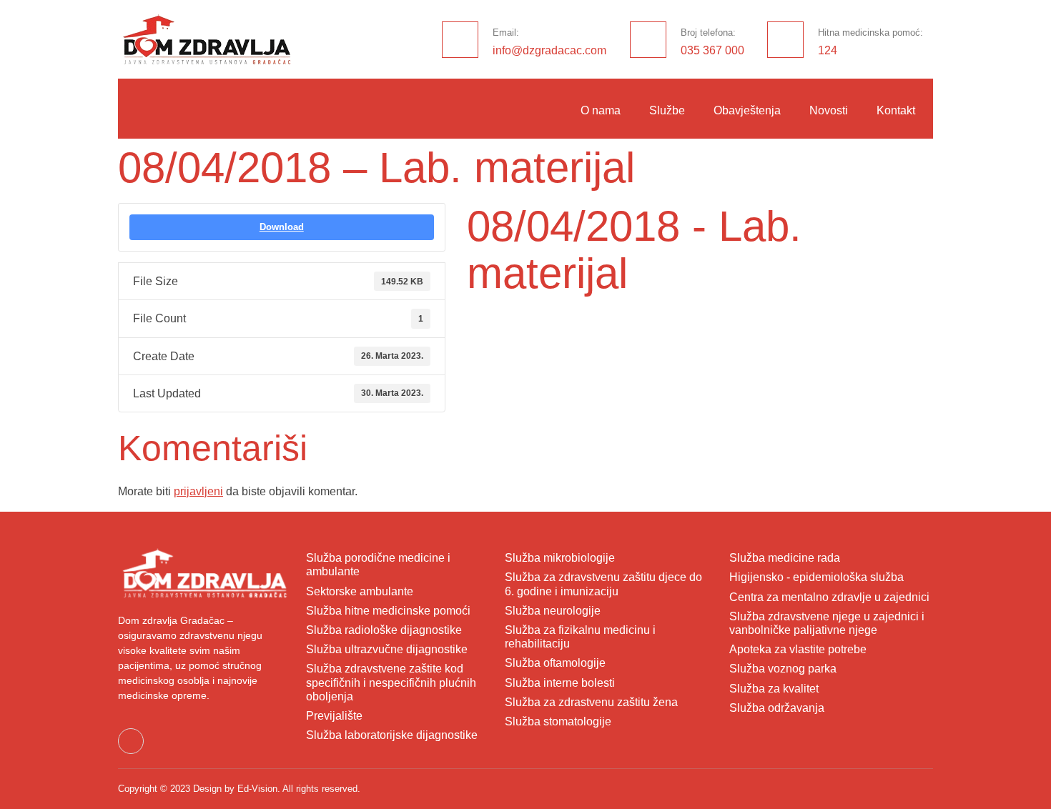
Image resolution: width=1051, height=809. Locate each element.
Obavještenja (747, 110)
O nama (601, 110)
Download (282, 227)
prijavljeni (198, 491)
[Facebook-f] (131, 741)
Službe (667, 110)
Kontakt (896, 110)
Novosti (828, 110)
